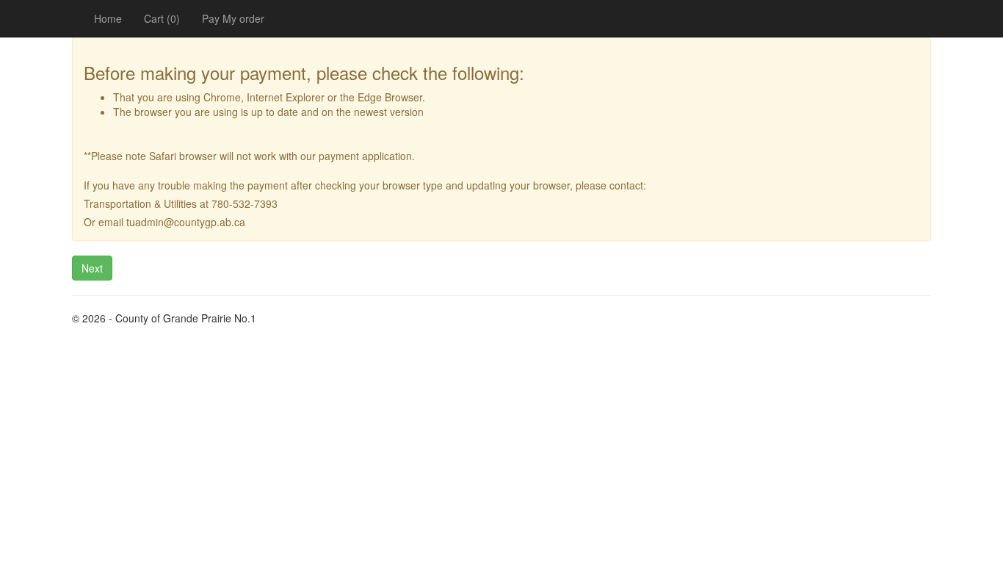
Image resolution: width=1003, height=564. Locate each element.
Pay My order (233, 18)
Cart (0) (162, 18)
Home (108, 18)
